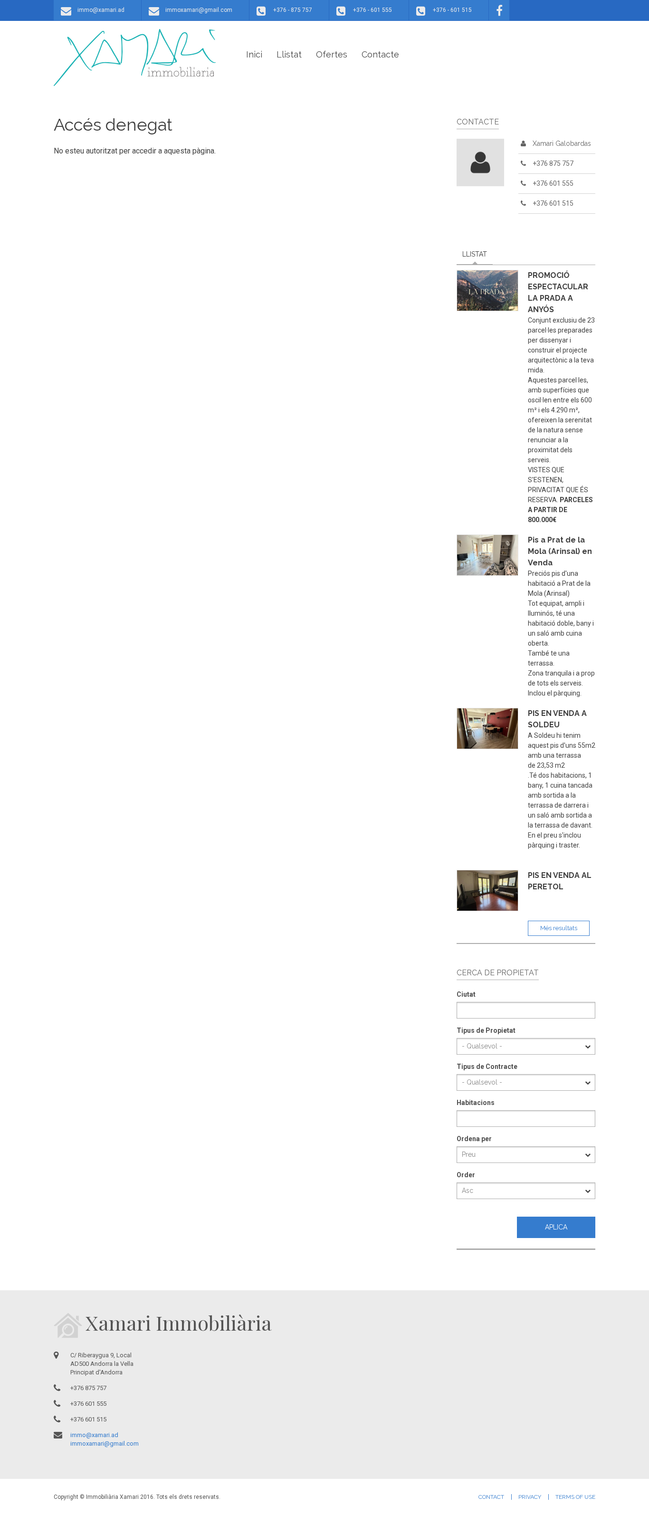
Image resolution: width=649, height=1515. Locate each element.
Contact (491, 1497)
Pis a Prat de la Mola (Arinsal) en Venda (560, 551)
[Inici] (135, 57)
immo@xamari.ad (100, 10)
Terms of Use (575, 1497)
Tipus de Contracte (487, 1066)
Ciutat (466, 994)
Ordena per (474, 1139)
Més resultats (558, 928)
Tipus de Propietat (486, 1030)
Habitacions (476, 1102)
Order (466, 1175)
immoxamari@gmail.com (198, 10)
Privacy (529, 1497)
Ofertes (331, 54)
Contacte (380, 54)
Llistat (289, 54)
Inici (254, 54)
